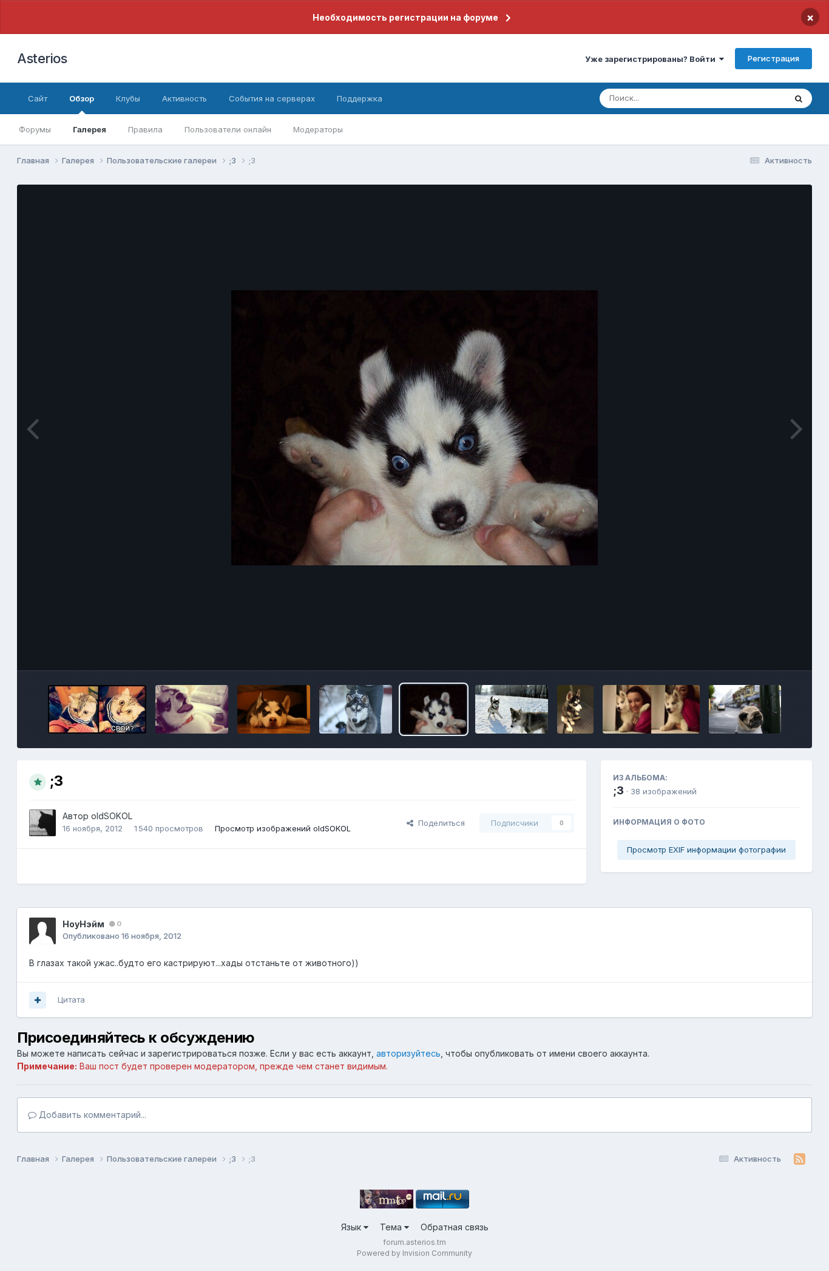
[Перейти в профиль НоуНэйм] (42, 931)
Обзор (81, 98)
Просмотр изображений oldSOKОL (283, 828)
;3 (618, 790)
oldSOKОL (111, 816)
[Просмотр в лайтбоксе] (414, 427)
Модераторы (318, 129)
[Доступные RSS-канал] (799, 1159)
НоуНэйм (83, 924)
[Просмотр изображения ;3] (355, 709)
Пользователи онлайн (227, 129)
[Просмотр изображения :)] (191, 709)
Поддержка (359, 98)
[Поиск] (798, 98)
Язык (352, 1227)
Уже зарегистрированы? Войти (652, 59)
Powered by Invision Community (414, 1253)
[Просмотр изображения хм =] (745, 709)
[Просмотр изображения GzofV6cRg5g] (97, 709)
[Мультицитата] (37, 1000)
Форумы (35, 129)
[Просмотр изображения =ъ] (511, 709)
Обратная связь (455, 1227)
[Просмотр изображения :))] (274, 709)
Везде (757, 98)
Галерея (89, 129)
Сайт (37, 98)
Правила (145, 129)
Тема (392, 1227)
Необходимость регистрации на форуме (405, 17)
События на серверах (272, 98)
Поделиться (439, 823)
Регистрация (773, 58)
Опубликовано (122, 936)
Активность (184, 98)
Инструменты (759, 648)
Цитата (71, 999)
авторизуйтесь (408, 1053)
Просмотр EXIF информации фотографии (706, 849)
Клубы (128, 98)
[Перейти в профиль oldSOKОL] (42, 822)
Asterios (42, 58)
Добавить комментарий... (91, 1114)
